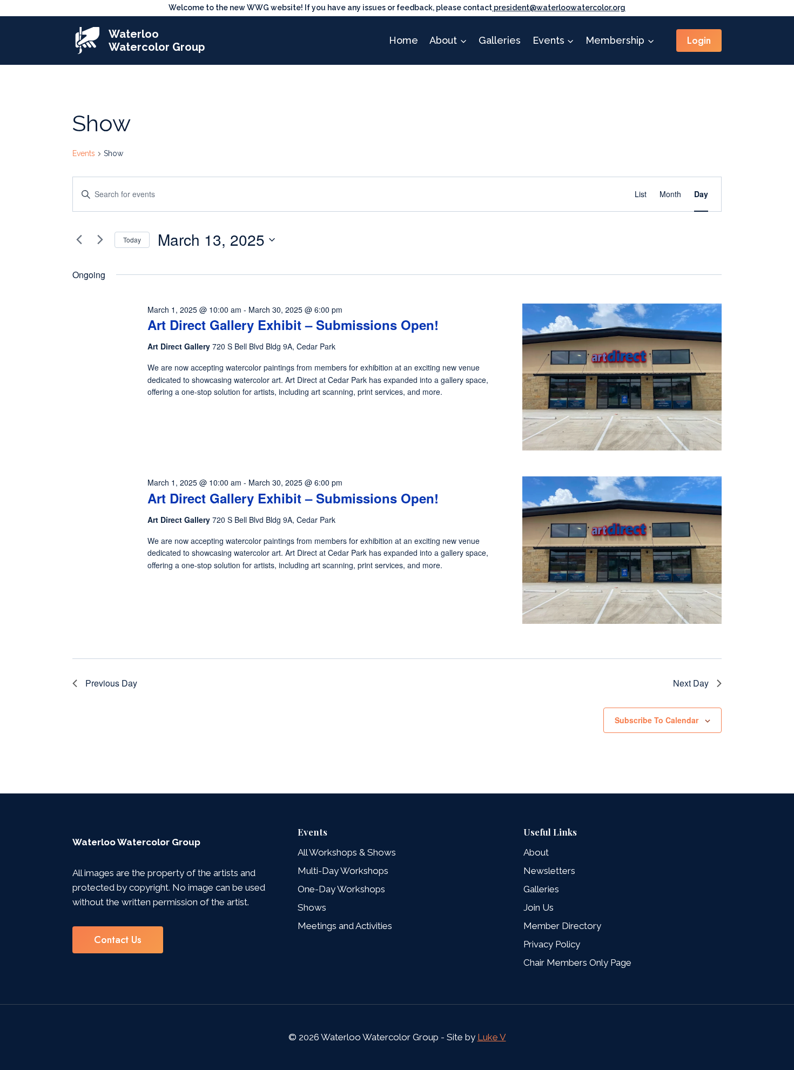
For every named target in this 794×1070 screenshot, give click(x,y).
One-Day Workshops (341, 889)
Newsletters (549, 870)
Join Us (538, 907)
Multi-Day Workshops (343, 870)
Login (699, 40)
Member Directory (562, 925)
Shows (312, 907)
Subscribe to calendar (656, 720)
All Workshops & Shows (347, 852)
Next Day (691, 683)
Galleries (500, 40)
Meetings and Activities (345, 925)
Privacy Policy (551, 944)
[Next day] (99, 239)
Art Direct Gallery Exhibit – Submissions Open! (293, 324)
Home (403, 40)
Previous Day (111, 683)
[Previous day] (78, 239)
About (536, 852)
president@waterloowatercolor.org (558, 7)
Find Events (589, 194)
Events (83, 153)
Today (132, 239)
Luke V (491, 1037)
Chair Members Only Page (577, 962)
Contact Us (118, 940)
